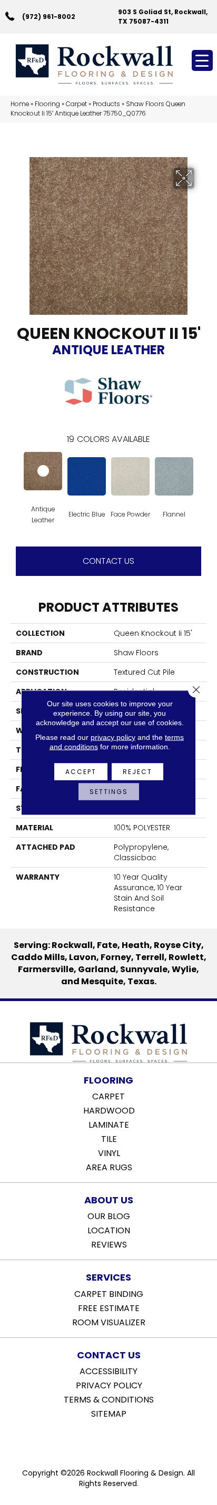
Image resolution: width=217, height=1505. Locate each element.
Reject (137, 771)
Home (20, 104)
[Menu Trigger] (202, 60)
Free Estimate (109, 1307)
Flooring (47, 104)
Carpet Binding (108, 1293)
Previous (16, 475)
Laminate (108, 1124)
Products (106, 104)
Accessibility (108, 1370)
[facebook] (97, 1440)
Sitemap (108, 1413)
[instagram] (116, 1440)
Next (201, 475)
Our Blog (108, 1215)
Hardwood (109, 1110)
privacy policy (113, 737)
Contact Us (108, 561)
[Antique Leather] (43, 471)
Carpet (76, 104)
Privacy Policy (109, 1384)
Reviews (109, 1244)
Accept (80, 771)
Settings (109, 791)
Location (108, 1229)
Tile (109, 1138)
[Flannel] (174, 476)
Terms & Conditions (109, 1399)
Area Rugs (109, 1166)
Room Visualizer (108, 1321)
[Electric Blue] (86, 476)
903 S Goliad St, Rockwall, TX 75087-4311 (163, 16)
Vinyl (109, 1152)
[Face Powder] (130, 476)
